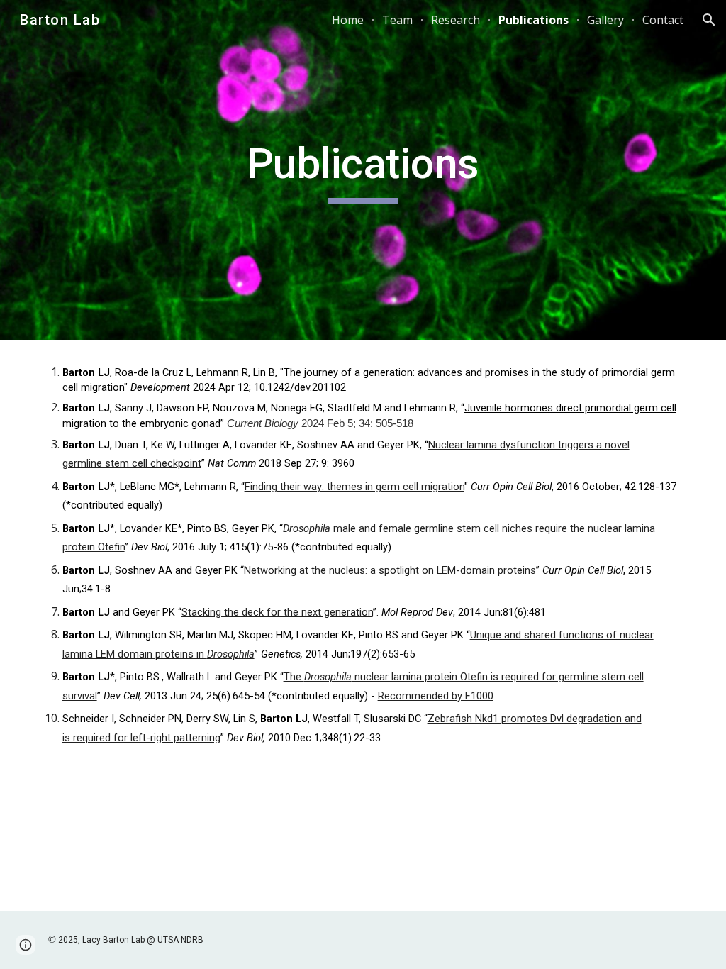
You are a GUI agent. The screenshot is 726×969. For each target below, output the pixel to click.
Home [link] (348, 20)
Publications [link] (533, 20)
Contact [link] (662, 20)
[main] (363, 170)
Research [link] (455, 20)
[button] (709, 20)
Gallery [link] (605, 20)
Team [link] (397, 20)
